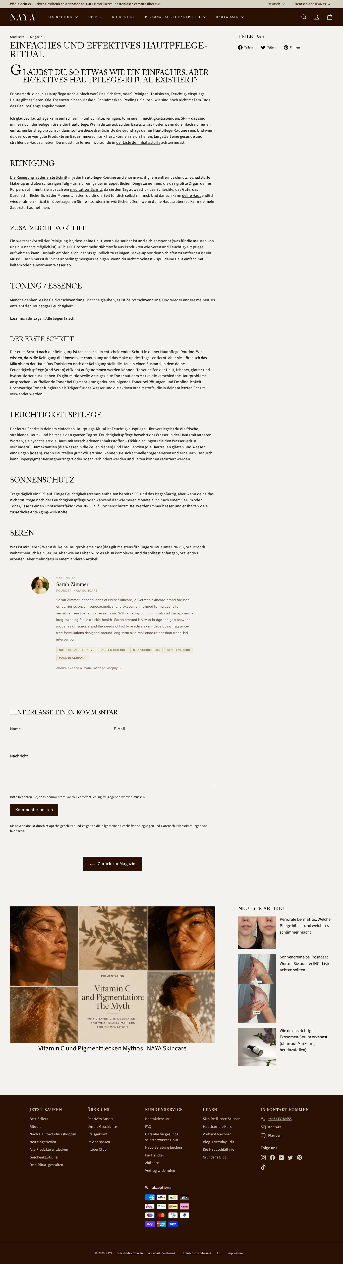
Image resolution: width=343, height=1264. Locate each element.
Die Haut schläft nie (218, 1149)
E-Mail (119, 729)
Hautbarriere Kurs (217, 1126)
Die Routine (123, 17)
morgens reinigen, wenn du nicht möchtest (115, 259)
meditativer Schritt (86, 189)
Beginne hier (61, 17)
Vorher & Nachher (217, 1134)
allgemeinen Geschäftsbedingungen (128, 825)
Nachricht (19, 756)
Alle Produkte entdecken (49, 1149)
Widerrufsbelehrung (162, 1253)
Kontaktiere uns (157, 1119)
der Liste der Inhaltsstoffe (138, 142)
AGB (219, 1253)
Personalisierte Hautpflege (173, 17)
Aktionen (152, 1162)
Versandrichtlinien (130, 1253)
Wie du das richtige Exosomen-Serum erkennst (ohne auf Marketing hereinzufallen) (304, 1040)
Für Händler (154, 1155)
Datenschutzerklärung (196, 1253)
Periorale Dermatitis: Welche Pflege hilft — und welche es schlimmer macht (305, 925)
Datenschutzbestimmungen (181, 825)
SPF (42, 494)
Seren (34, 547)
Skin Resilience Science (221, 1119)
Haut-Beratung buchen (163, 1147)
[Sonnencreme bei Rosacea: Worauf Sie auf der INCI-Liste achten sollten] (257, 988)
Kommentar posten (34, 810)
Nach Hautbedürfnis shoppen (53, 1134)
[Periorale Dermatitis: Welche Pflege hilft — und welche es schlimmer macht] (257, 932)
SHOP (93, 17)
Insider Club (96, 1149)
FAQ (148, 1126)
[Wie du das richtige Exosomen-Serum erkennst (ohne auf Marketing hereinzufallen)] (257, 1047)
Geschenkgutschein (45, 1157)
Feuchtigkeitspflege (129, 429)
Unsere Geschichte (102, 1126)
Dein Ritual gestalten (46, 1165)
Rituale (35, 1126)
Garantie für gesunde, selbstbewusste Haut (162, 1137)
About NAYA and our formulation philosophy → (88, 668)
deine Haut (191, 195)
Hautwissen (228, 17)
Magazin (36, 36)
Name (15, 729)
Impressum (235, 1253)
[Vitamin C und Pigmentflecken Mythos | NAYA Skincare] (112, 974)
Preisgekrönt (97, 1134)
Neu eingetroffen (43, 1142)
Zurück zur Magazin (116, 864)
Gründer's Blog (214, 1157)
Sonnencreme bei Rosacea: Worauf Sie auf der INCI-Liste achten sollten (305, 963)
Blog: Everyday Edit (218, 1142)
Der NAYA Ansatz (100, 1119)
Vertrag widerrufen (160, 1170)
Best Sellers (39, 1119)
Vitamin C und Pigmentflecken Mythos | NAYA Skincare (112, 1048)
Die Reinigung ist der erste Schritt (39, 177)
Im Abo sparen (98, 1142)
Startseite (17, 36)
